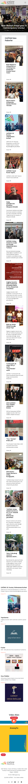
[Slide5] (15, 30)
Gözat (2, 594)
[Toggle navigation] (25, 2)
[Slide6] (18, 30)
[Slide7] (20, 30)
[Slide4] (13, 30)
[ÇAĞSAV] (7, 3)
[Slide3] (10, 30)
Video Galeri (14, 717)
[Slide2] (8, 30)
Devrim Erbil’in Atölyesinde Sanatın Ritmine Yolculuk (14, 26)
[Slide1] (5, 30)
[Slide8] (23, 30)
